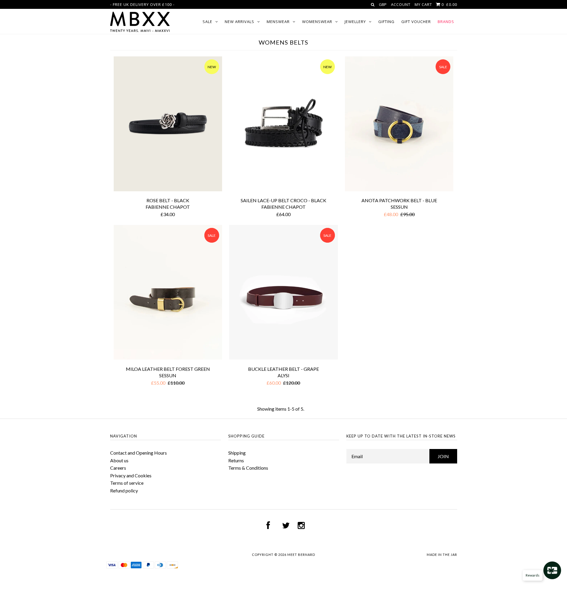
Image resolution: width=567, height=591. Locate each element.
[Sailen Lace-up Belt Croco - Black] (283, 124)
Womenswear (317, 21)
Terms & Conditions (248, 468)
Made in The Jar (442, 554)
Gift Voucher (416, 21)
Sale (207, 21)
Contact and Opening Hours (138, 453)
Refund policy (124, 490)
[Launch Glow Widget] (552, 570)
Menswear (278, 21)
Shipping (237, 453)
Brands (446, 21)
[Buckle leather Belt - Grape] (283, 293)
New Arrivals (239, 21)
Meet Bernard (301, 554)
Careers (118, 468)
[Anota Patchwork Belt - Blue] (399, 124)
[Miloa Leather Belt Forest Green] (168, 293)
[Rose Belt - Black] (168, 124)
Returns (236, 460)
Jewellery (355, 21)
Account (400, 4)
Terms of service (127, 483)
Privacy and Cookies (130, 475)
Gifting (386, 21)
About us (119, 460)
